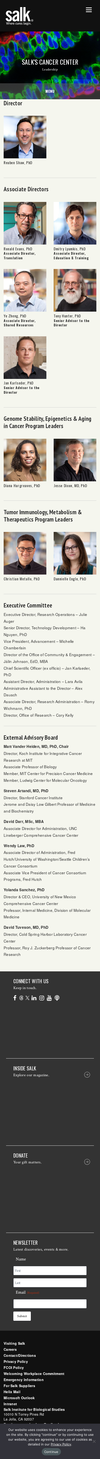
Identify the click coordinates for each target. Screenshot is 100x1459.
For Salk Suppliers (19, 1385)
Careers (10, 1349)
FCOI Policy (14, 1367)
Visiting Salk (14, 1343)
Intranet (10, 1403)
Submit (22, 1316)
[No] (94, 1441)
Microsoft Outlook (19, 1397)
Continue (51, 1452)
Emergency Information (24, 1379)
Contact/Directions (20, 1355)
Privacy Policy (16, 1361)
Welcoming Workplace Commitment (34, 1373)
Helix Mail (12, 1391)
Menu (50, 91)
